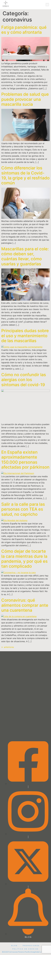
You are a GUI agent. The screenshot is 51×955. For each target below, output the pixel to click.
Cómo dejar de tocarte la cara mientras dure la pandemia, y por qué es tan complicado (24, 559)
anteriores (7, 647)
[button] (47, 4)
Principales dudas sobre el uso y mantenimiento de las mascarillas (25, 335)
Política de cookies (25, 949)
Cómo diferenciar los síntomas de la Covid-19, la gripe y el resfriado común (25, 175)
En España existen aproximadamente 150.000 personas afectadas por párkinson (25, 460)
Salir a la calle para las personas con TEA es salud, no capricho (23, 509)
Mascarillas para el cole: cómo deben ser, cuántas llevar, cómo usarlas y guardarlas (25, 256)
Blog (14, 945)
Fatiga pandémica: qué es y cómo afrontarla (24, 30)
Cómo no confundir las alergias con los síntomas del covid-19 (23, 379)
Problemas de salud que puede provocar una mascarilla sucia (25, 99)
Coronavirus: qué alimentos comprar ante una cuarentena (24, 605)
